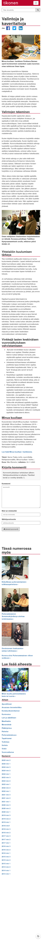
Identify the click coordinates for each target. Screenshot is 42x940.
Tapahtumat (7, 738)
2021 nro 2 (6, 798)
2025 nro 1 (6, 763)
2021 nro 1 (6, 801)
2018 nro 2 (6, 832)
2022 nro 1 (6, 791)
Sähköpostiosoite (9, 519)
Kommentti (6, 483)
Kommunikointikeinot (11, 711)
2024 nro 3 (6, 767)
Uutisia (5, 745)
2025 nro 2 (6, 760)
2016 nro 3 (6, 846)
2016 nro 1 (6, 853)
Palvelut (5, 731)
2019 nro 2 (6, 819)
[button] (8, 29)
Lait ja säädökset (9, 717)
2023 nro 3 (6, 777)
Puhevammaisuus (9, 735)
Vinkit (4, 748)
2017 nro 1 (6, 843)
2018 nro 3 (6, 829)
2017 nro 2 (6, 839)
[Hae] (38, 10)
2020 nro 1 (6, 812)
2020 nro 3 (6, 805)
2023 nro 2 (6, 781)
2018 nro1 (6, 825)
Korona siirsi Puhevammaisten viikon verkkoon (17, 656)
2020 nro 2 (6, 808)
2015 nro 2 (6, 860)
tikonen (11, 2)
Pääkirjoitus (7, 728)
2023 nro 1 (6, 784)
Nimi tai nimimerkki (9, 511)
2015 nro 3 (6, 856)
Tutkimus (5, 742)
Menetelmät (6, 724)
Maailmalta (6, 721)
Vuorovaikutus (8, 752)
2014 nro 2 (6, 867)
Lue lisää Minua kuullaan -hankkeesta (17, 452)
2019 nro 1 (6, 822)
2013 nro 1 (6, 874)
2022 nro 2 (6, 788)
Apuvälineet (7, 704)
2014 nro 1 (6, 870)
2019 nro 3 (6, 815)
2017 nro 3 (6, 836)
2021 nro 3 (6, 794)
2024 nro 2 (6, 770)
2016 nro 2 (6, 850)
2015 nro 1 (6, 863)
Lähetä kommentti (11, 529)
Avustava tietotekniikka (11, 707)
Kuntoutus (6, 714)
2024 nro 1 (6, 774)
